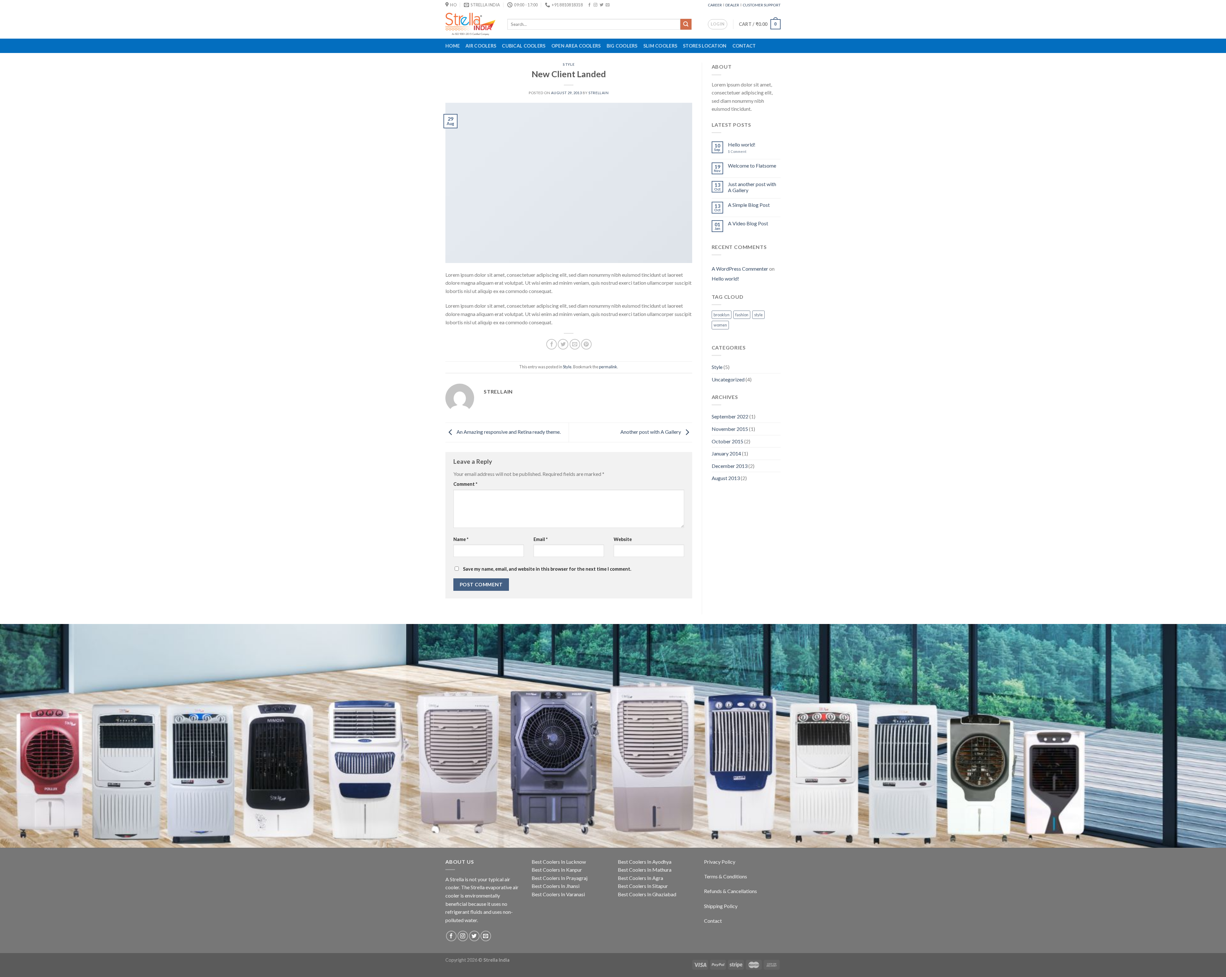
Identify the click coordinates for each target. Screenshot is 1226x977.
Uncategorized (728, 379)
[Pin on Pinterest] (586, 344)
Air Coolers (480, 46)
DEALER (732, 5)
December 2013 (729, 466)
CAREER (715, 5)
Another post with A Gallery (651, 432)
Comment (465, 484)
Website (623, 539)
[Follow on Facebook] (589, 5)
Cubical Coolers (523, 46)
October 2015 (727, 441)
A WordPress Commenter (740, 269)
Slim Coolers (660, 46)
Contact (744, 46)
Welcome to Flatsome (752, 165)
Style (568, 64)
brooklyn (722, 314)
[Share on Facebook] (551, 344)
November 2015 (730, 429)
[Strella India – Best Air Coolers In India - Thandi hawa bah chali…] (471, 24)
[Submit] (685, 24)
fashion (741, 314)
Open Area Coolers (576, 46)
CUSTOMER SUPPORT (762, 5)
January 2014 (726, 453)
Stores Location (704, 46)
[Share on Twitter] (563, 344)
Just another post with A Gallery (752, 187)
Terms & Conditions (725, 876)
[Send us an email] (607, 5)
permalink (608, 366)
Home (452, 46)
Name (460, 539)
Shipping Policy (721, 906)
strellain (598, 93)
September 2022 (730, 416)
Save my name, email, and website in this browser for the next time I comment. (547, 569)
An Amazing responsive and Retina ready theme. (508, 432)
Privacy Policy (719, 862)
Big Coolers (622, 46)
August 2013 (726, 478)
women (720, 324)
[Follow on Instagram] (595, 5)
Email (541, 539)
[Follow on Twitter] (601, 5)
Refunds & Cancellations (730, 891)
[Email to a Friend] (575, 344)
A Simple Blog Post (749, 205)
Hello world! (741, 144)
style (758, 314)
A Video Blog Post (748, 223)
